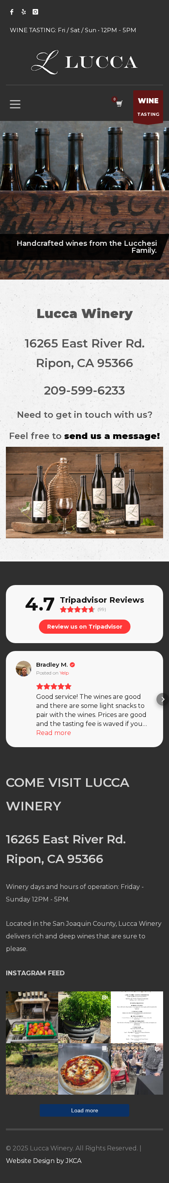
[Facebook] (12, 12)
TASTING (148, 107)
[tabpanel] (84, 200)
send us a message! (112, 436)
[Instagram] (35, 12)
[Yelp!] (23, 12)
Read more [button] (53, 733)
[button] (6, 699)
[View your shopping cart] (118, 104)
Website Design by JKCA (43, 1161)
